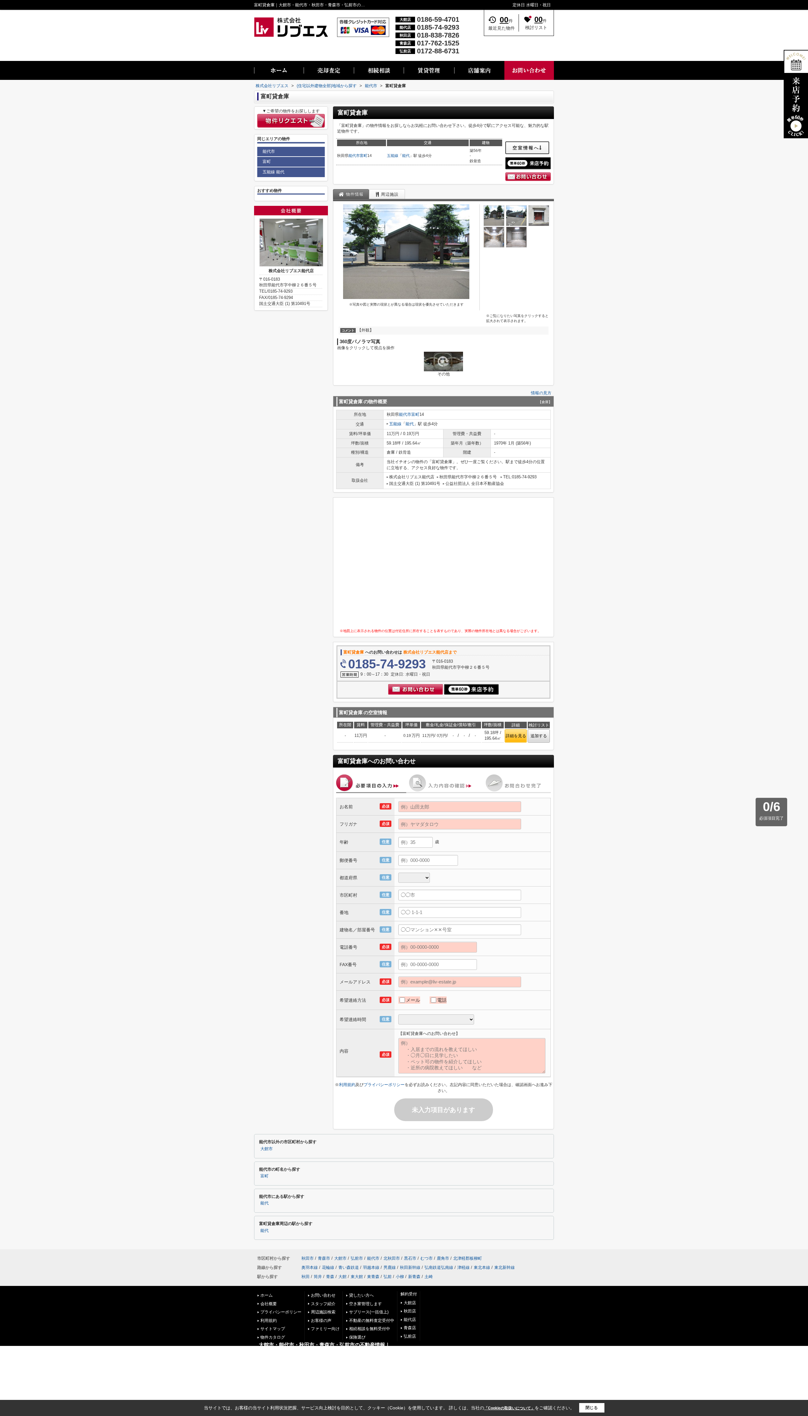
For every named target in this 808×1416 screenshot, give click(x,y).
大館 (342, 1276)
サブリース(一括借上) (369, 1312)
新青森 (414, 1276)
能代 (406, 155)
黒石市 (410, 1258)
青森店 (410, 1327)
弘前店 (410, 1336)
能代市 (354, 155)
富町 (363, 155)
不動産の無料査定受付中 (371, 1320)
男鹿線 (389, 1267)
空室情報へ (526, 147)
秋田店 (410, 1311)
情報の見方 (541, 393)
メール (413, 1000)
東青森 (373, 1276)
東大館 (357, 1276)
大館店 (410, 1302)
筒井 (318, 1276)
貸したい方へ (361, 1295)
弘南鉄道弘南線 (439, 1267)
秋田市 (307, 1258)
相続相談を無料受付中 (369, 1328)
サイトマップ (272, 1328)
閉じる (591, 1407)
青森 (330, 1276)
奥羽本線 (309, 1267)
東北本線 (482, 1267)
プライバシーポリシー (384, 1084)
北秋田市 (391, 1258)
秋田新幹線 (410, 1267)
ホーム (266, 1295)
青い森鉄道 (348, 1267)
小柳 (400, 1276)
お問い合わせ (323, 1295)
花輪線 (328, 1267)
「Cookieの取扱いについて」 (509, 1408)
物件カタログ (272, 1337)
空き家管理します (365, 1303)
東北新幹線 (504, 1267)
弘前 (387, 1276)
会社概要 (268, 1303)
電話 (442, 1000)
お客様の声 (321, 1320)
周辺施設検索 (323, 1312)
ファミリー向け (325, 1328)
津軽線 (463, 1267)
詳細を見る (516, 735)
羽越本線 (371, 1267)
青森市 (324, 1258)
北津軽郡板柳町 (467, 1258)
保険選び (357, 1337)
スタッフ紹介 (323, 1303)
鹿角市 (443, 1258)
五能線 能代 (273, 172)
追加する (539, 735)
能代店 (410, 1319)
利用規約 (347, 1084)
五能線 (392, 155)
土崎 (429, 1276)
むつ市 (426, 1258)
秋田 (305, 1276)
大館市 (266, 1149)
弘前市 (357, 1258)
